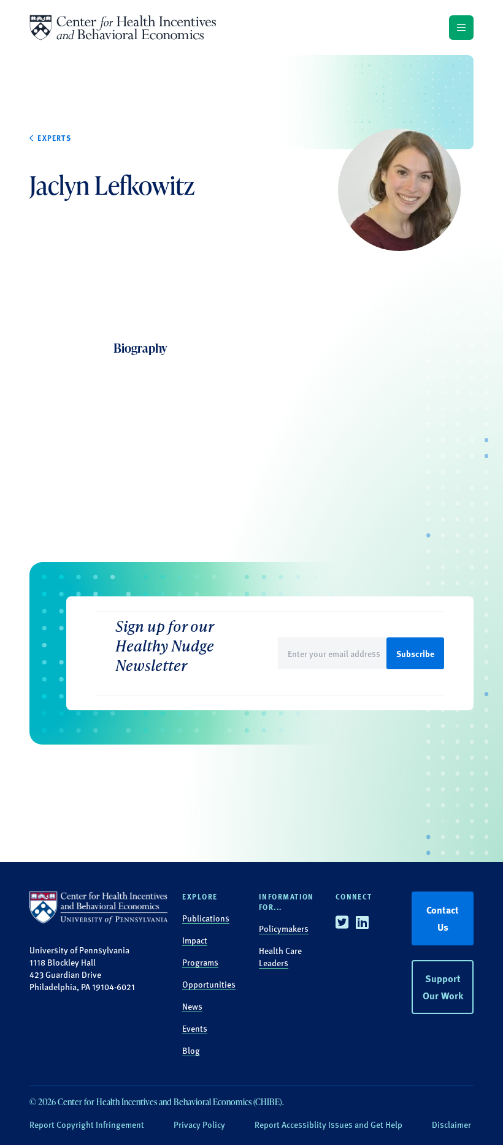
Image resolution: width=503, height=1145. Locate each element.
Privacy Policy (199, 1124)
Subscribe (415, 653)
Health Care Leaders (280, 956)
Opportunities (209, 984)
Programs (200, 962)
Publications (205, 918)
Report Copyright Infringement (86, 1124)
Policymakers (284, 928)
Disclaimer (451, 1124)
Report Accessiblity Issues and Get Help (328, 1124)
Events (194, 1028)
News (192, 1006)
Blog (191, 1050)
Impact (194, 940)
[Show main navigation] (461, 27)
